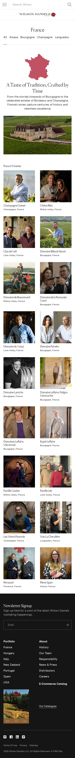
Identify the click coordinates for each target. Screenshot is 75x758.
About (43, 641)
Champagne (44, 37)
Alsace (13, 37)
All (5, 37)
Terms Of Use (10, 745)
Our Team (45, 653)
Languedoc (62, 37)
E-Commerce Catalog (53, 684)
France (7, 647)
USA (6, 682)
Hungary (8, 653)
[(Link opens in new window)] (4, 736)
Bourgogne (27, 37)
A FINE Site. (57, 751)
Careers (44, 676)
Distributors (47, 670)
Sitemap (33, 745)
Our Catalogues (48, 706)
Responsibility (48, 659)
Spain (7, 676)
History (44, 647)
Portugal (9, 670)
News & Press (48, 664)
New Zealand (11, 664)
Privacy (23, 745)
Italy (6, 659)
